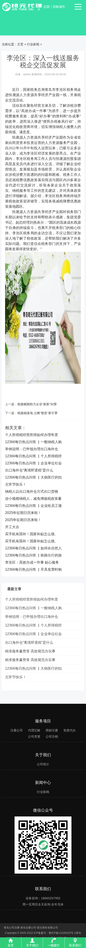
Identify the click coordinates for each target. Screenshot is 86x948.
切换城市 (59, 6)
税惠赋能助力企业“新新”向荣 (37, 404)
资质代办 (69, 730)
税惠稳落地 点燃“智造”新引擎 (37, 413)
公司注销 (52, 736)
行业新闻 (33, 44)
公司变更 (34, 736)
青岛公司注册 (12, 927)
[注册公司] (22, 6)
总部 (46, 6)
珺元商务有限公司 (47, 927)
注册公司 (16, 730)
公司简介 (43, 764)
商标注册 (52, 730)
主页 (20, 44)
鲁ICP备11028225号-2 (62, 932)
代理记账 (34, 730)
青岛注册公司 (28, 927)
